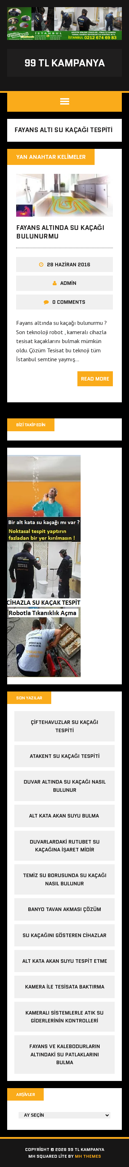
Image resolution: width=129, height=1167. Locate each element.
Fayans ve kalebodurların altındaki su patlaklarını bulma (64, 1054)
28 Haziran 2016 (68, 264)
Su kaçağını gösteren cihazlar (64, 935)
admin (68, 283)
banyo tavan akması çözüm (64, 909)
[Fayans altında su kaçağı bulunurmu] (64, 212)
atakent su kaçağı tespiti (65, 756)
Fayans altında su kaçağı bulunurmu (60, 232)
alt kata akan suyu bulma (64, 815)
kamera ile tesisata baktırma (64, 986)
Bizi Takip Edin (31, 425)
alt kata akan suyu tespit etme (64, 961)
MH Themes (88, 1156)
